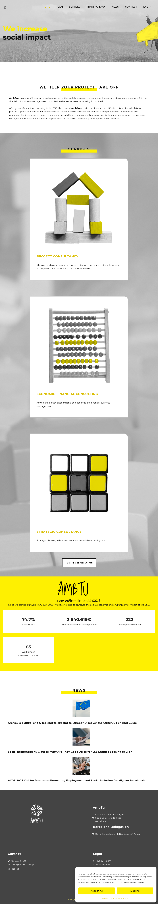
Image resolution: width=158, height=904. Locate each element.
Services (74, 6)
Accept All (97, 890)
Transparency (96, 6)
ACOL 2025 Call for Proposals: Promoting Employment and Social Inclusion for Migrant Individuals (76, 780)
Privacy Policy (121, 898)
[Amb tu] (6, 6)
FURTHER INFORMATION (79, 562)
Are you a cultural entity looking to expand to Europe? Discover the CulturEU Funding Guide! (72, 722)
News (115, 6)
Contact (131, 6)
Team (59, 6)
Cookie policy (108, 898)
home (46, 6)
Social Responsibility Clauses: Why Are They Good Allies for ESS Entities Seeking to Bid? (70, 751)
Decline (135, 890)
